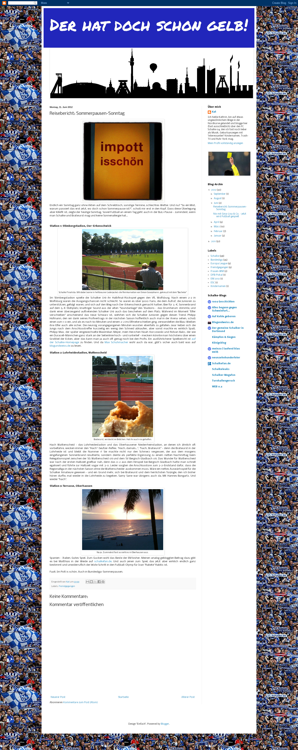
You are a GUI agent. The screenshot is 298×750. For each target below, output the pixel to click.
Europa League (219, 263)
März (217, 227)
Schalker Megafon (223, 375)
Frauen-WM (217, 271)
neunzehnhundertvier (226, 358)
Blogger (165, 724)
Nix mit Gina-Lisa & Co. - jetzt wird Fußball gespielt (229, 215)
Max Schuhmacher (116, 342)
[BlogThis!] (91, 582)
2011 (213, 241)
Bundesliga (217, 260)
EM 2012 (215, 279)
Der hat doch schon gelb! (149, 24)
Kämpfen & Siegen (224, 337)
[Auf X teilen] (95, 582)
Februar (218, 231)
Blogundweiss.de (223, 322)
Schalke (215, 256)
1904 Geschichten (223, 302)
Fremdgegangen (67, 586)
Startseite (123, 697)
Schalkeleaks (220, 369)
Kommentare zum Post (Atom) (80, 702)
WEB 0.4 (217, 387)
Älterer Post (188, 697)
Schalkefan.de (221, 363)
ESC (213, 283)
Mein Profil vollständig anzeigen (225, 143)
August (218, 198)
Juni (216, 203)
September (220, 194)
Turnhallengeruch (223, 381)
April (217, 222)
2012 (214, 190)
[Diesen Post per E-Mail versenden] (88, 582)
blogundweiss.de (60, 346)
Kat (214, 112)
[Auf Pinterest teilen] (103, 582)
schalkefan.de (102, 561)
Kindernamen (218, 286)
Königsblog (219, 343)
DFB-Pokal (217, 275)
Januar (218, 236)
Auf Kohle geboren (224, 316)
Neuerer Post (58, 697)
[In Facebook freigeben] (99, 582)
